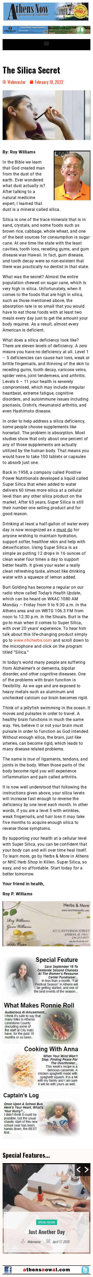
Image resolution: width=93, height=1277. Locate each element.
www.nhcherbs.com (33, 640)
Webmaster (34, 1241)
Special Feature (46, 1214)
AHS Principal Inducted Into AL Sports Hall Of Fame (46, 1228)
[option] (46, 1208)
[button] (46, 43)
